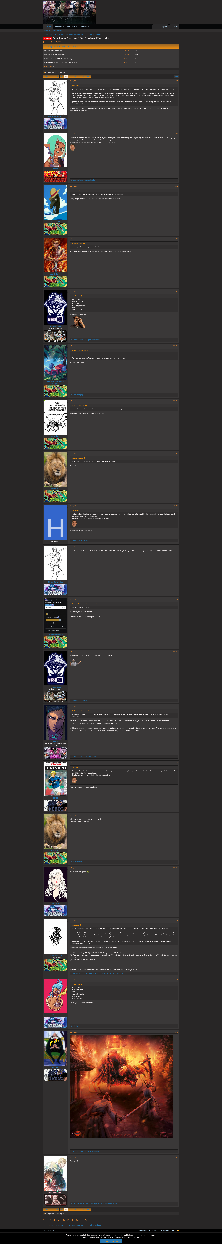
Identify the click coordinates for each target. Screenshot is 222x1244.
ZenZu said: (75, 86)
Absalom (47, 42)
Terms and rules (154, 1230)
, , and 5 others (95, 1204)
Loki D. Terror (55, 274)
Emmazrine (55, 903)
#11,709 (175, 506)
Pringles (55, 1067)
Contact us (143, 1230)
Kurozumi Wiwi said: (78, 191)
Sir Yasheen (56, 436)
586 (66, 76)
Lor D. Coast (56, 221)
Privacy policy (165, 1230)
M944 (55, 798)
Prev (46, 76)
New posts (46, 30)
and (86, 340)
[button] (63, 26)
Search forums (57, 30)
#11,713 (175, 706)
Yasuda (55, 1015)
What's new (70, 26)
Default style (49, 1230)
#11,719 (175, 1032)
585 (61, 76)
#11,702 (175, 133)
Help (173, 1230)
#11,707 (175, 401)
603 (82, 76)
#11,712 (175, 652)
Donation (58, 26)
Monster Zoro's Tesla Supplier (56, 382)
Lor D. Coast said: (77, 458)
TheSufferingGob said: (79, 711)
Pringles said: (76, 296)
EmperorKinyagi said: (79, 350)
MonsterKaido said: (78, 405)
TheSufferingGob (55, 116)
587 (70, 76)
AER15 (55, 169)
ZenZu (55, 741)
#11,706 (175, 346)
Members (83, 26)
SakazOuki (55, 488)
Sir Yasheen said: (77, 243)
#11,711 (175, 599)
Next (87, 76)
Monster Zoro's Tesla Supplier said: (83, 604)
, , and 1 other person (98, 973)
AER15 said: (75, 511)
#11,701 (175, 81)
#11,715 (175, 815)
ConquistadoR (55, 955)
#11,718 (175, 979)
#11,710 (175, 547)
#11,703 (175, 186)
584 (57, 76)
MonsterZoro (55, 326)
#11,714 (175, 763)
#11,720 (175, 1157)
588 (75, 76)
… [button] (53, 76)
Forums (48, 26)
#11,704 (175, 239)
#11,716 (175, 868)
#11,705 (175, 291)
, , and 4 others (84, 180)
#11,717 (175, 920)
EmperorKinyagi (55, 634)
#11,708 (175, 453)
